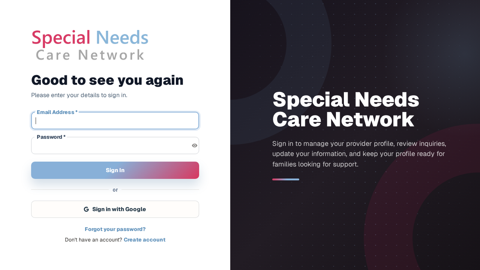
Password (51, 137)
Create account (144, 239)
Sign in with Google (119, 209)
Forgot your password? (115, 229)
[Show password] (195, 146)
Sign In (115, 170)
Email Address (57, 112)
